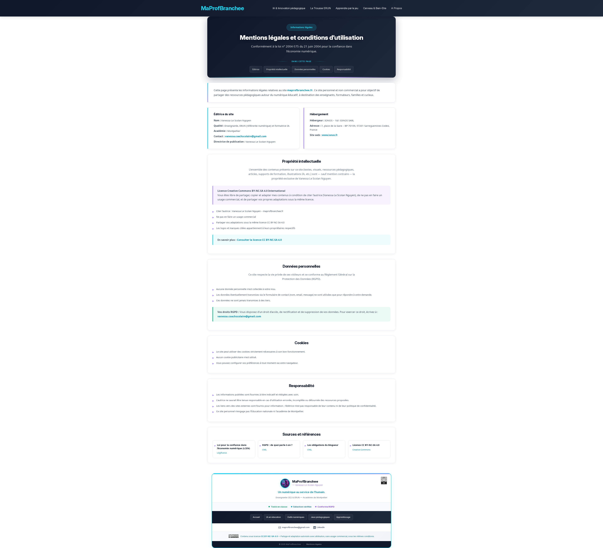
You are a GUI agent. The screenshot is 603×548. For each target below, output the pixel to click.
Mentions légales (314, 544)
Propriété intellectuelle (276, 69)
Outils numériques (295, 517)
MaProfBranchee (222, 8)
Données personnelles (305, 69)
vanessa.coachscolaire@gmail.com (245, 136)
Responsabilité (344, 69)
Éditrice (255, 69)
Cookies (326, 69)
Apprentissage (343, 517)
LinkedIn (321, 527)
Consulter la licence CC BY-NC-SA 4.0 (259, 240)
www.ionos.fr (330, 135)
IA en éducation (273, 517)
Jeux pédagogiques (320, 517)
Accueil (256, 517)
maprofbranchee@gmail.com (295, 527)
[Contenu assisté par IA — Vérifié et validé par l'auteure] (384, 481)
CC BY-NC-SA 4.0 (269, 536)
